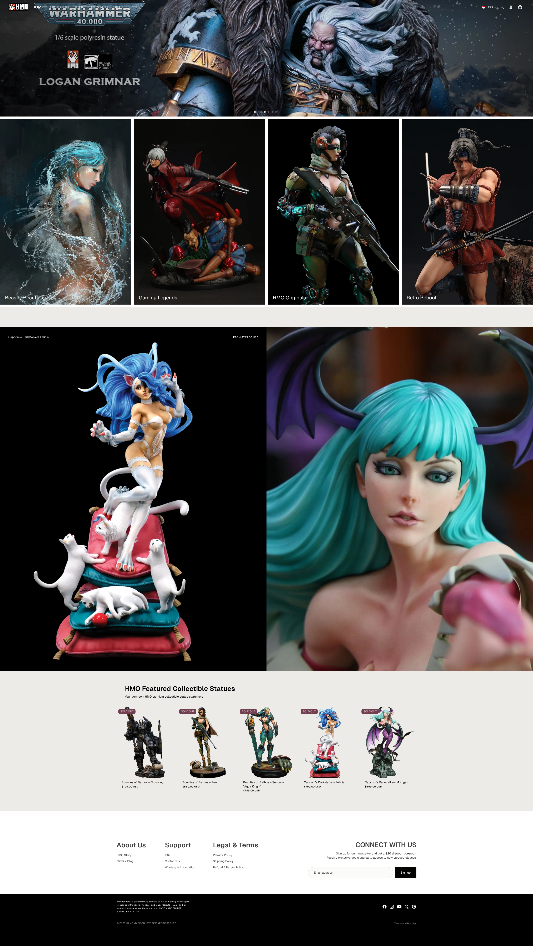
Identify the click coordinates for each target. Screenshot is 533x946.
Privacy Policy (222, 855)
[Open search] (502, 7)
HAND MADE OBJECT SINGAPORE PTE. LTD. (151, 923)
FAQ (167, 855)
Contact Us (172, 861)
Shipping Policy (223, 861)
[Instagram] (391, 906)
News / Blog (125, 861)
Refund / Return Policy (228, 867)
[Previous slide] (5, 58)
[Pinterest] (413, 906)
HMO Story (124, 855)
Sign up (406, 872)
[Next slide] (528, 58)
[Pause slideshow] (255, 112)
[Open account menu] (511, 7)
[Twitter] (406, 906)
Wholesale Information (180, 867)
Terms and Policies (405, 923)
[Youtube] (399, 906)
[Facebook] (384, 906)
